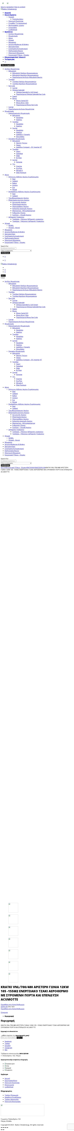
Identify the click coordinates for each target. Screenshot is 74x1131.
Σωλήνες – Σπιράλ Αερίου (21, 215)
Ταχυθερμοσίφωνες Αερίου (18, 198)
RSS (6, 1050)
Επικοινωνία (9, 1085)
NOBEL (11, 225)
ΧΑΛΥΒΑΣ (35, 468)
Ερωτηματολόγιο (11, 1081)
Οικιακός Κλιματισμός (16, 139)
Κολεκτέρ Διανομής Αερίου (22, 209)
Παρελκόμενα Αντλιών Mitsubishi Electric (27, 77)
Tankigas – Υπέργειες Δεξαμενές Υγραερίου (28, 221)
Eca (13, 187)
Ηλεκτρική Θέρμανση (16, 53)
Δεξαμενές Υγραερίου (16, 217)
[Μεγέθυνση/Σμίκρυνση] (7, 1127)
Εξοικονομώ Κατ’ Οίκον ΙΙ (15, 57)
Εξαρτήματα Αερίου (19, 204)
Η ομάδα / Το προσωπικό (17, 23)
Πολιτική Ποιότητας (15, 21)
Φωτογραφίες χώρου (16, 25)
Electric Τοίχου (21, 143)
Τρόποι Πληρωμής (11, 1095)
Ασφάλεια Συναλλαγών (13, 1097)
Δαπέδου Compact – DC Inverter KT (29, 147)
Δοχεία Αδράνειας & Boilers (18, 44)
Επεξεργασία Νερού (15, 51)
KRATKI (29, 468)
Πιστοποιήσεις (17, 19)
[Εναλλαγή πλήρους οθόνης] (5, 1127)
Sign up (19, 1038)
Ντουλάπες (20, 137)
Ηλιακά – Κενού (14, 228)
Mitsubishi (12, 71)
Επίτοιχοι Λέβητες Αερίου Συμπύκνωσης (23, 177)
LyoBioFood (12, 30)
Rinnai (14, 189)
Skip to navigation (7, 7)
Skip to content (19, 7)
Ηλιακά (11, 40)
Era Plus (19, 168)
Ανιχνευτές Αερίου (19, 202)
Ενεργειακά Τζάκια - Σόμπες (16, 468)
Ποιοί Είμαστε (10, 15)
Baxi (13, 179)
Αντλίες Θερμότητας (15, 34)
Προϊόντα (9, 32)
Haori (18, 151)
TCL (13, 164)
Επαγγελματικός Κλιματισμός (19, 113)
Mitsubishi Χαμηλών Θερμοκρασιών (25, 75)
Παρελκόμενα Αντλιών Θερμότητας (21, 109)
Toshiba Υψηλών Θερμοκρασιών (24, 82)
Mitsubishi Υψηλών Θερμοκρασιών (25, 73)
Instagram (8, 1048)
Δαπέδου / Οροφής (23, 134)
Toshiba (11, 79)
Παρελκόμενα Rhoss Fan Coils (27, 105)
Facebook (8, 1041)
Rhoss (14, 98)
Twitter (7, 1043)
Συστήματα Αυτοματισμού (18, 49)
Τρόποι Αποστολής (12, 1099)
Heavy (18, 145)
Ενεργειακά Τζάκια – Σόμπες (18, 55)
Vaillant (15, 181)
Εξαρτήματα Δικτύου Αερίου (18, 200)
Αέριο (10, 38)
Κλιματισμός (13, 36)
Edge (18, 156)
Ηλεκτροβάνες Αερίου (20, 206)
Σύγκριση (4, 1012)
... (5, 61)
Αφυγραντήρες (13, 47)
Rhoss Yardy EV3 (22, 101)
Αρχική (8, 13)
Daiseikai (19, 153)
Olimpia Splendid (18, 90)
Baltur (14, 183)
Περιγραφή (9, 1016)
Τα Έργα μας (10, 59)
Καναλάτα (19, 118)
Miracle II (19, 170)
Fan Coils (11, 86)
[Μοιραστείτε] (3, 1127)
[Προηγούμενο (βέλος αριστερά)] (1, 1129)
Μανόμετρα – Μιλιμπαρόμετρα (23, 211)
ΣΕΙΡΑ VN (41, 468)
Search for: (5, 246)
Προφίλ (11, 17)
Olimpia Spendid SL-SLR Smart (27, 92)
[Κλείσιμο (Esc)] (1, 1127)
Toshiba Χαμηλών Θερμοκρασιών (24, 84)
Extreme (19, 162)
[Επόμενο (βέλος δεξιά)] (3, 1129)
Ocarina (19, 166)
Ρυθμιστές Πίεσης (19, 213)
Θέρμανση (12, 42)
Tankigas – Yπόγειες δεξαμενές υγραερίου (27, 219)
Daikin (14, 96)
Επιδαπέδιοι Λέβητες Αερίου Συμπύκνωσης (24, 192)
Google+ (8, 1046)
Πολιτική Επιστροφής (13, 1102)
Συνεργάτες (12, 27)
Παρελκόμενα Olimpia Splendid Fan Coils (30, 94)
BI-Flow (19, 158)
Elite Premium (21, 173)
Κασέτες (19, 120)
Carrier (14, 88)
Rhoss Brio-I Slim (22, 103)
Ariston (15, 185)
